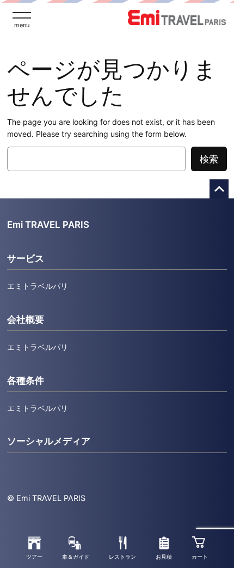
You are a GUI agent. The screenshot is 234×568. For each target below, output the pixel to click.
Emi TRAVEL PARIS (48, 224)
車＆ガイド (75, 556)
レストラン (122, 556)
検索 (209, 159)
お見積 (164, 556)
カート (200, 556)
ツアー (34, 556)
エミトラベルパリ (37, 286)
